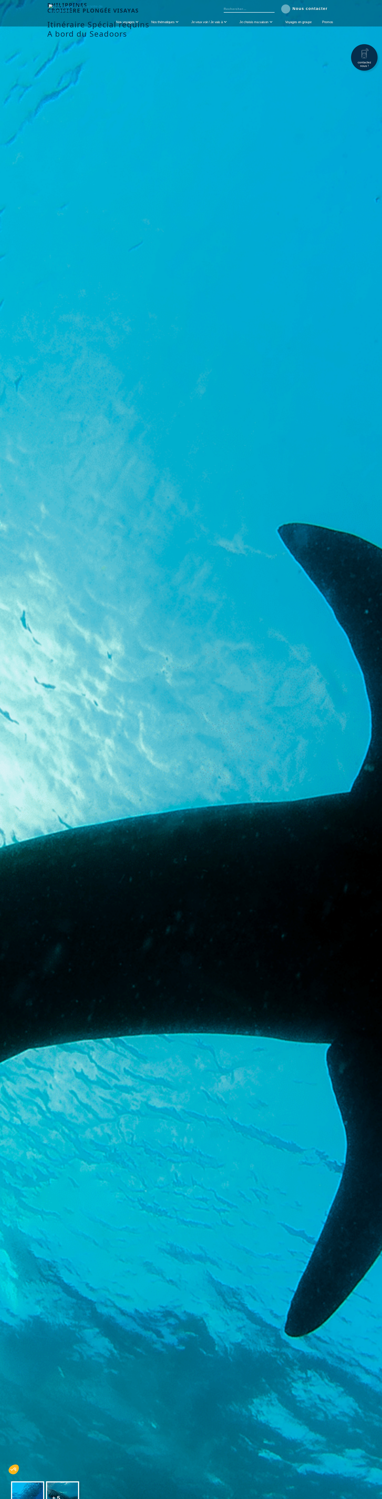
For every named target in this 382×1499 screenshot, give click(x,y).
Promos (327, 22)
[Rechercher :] (246, 9)
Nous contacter (310, 8)
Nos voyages (125, 22)
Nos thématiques (163, 22)
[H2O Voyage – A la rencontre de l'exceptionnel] (77, 11)
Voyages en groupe (298, 22)
